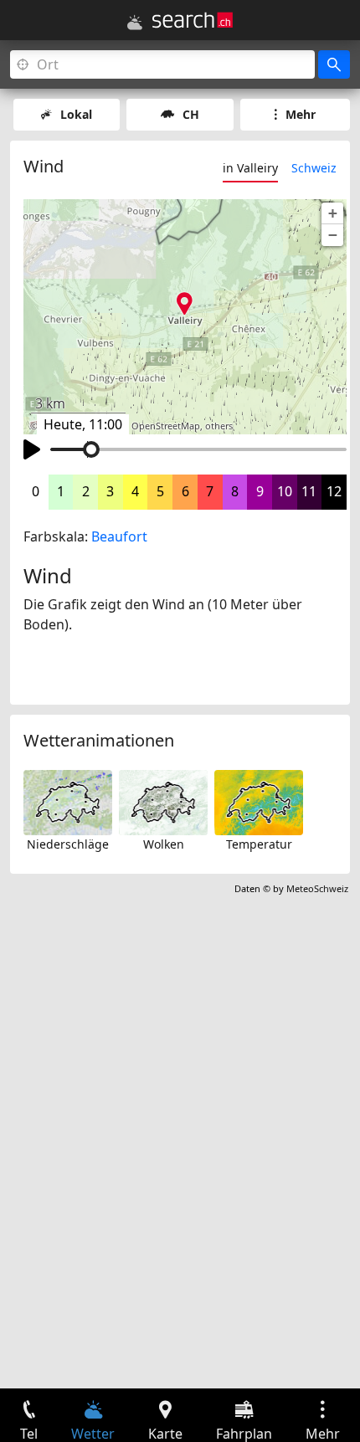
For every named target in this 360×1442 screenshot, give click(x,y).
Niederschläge (68, 844)
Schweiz (314, 168)
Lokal (76, 114)
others (219, 426)
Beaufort (119, 536)
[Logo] (192, 20)
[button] (332, 213)
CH (191, 114)
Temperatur (259, 844)
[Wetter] (134, 22)
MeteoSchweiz (317, 888)
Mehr (300, 114)
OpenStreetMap (165, 426)
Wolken (163, 844)
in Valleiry (250, 168)
